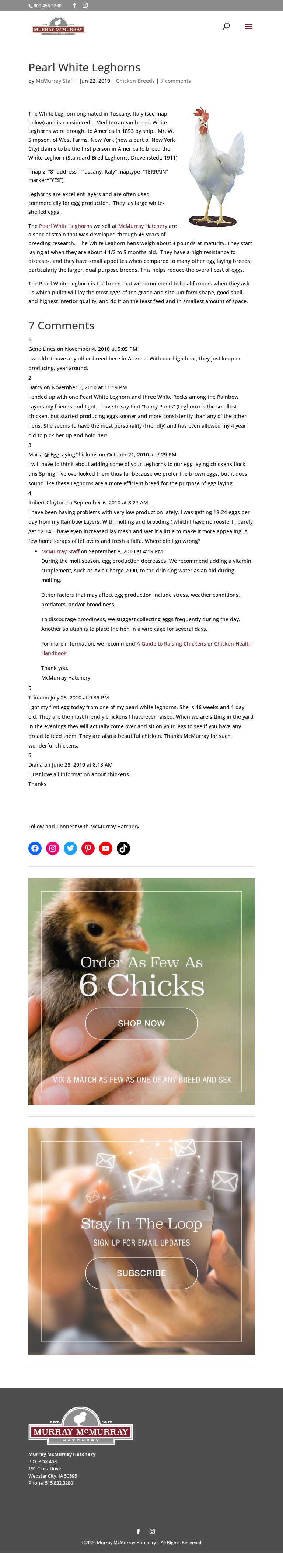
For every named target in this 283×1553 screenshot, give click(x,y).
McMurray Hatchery (142, 225)
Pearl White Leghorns (65, 225)
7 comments (176, 80)
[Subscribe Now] (141, 1241)
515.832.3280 (59, 1483)
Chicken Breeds (135, 80)
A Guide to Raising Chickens (171, 643)
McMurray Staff (55, 80)
